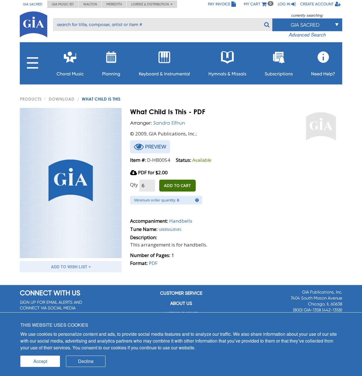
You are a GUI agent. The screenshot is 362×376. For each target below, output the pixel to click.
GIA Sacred (32, 4)
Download (61, 98)
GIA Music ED (63, 4)
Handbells (180, 221)
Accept (40, 361)
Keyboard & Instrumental (164, 74)
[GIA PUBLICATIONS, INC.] (33, 23)
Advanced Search (307, 34)
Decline (86, 361)
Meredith (114, 4)
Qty (134, 184)
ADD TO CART (177, 185)
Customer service (181, 293)
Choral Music (70, 74)
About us (181, 303)
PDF (153, 263)
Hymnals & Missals (227, 74)
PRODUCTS (31, 98)
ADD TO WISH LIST (70, 266)
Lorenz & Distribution (151, 4)
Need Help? (323, 74)
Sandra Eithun (169, 123)
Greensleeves (170, 229)
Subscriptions (279, 74)
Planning (111, 74)
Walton (90, 4)
